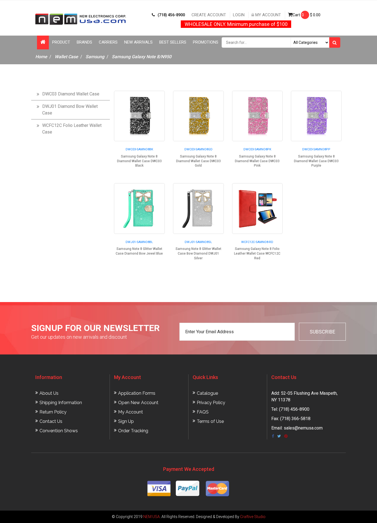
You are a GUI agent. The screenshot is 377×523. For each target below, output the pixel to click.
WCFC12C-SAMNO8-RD (257, 242)
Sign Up (126, 421)
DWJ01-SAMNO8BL (139, 242)
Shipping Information (60, 402)
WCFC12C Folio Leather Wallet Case (72, 129)
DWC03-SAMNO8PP (316, 149)
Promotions (205, 42)
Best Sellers (172, 42)
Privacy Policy (211, 402)
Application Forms (136, 393)
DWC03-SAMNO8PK (257, 149)
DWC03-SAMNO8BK (139, 149)
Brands (84, 42)
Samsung (95, 56)
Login (239, 14)
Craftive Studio (253, 516)
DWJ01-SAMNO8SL (198, 242)
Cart (306, 15)
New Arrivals (138, 42)
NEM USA (151, 516)
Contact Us (50, 421)
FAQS (203, 412)
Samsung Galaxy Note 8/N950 (141, 56)
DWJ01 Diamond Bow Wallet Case (70, 110)
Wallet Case (66, 56)
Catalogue (207, 393)
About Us (49, 393)
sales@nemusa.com (303, 428)
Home (41, 56)
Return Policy (53, 412)
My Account (267, 14)
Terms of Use (210, 421)
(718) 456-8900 (171, 15)
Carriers (108, 42)
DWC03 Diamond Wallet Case (70, 94)
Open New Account (138, 402)
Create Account (209, 14)
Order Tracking (133, 430)
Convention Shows (58, 430)
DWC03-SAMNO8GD (198, 149)
